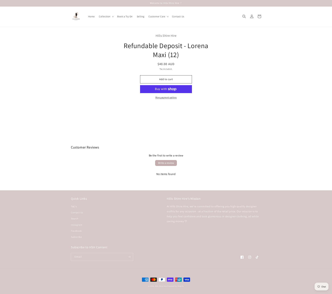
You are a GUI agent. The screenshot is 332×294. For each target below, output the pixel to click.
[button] (106, 16)
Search (75, 218)
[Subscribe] (129, 257)
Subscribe (76, 236)
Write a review (166, 163)
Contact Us (77, 212)
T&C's (74, 206)
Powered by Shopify (175, 286)
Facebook (76, 230)
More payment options (166, 97)
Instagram (76, 224)
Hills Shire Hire (161, 286)
